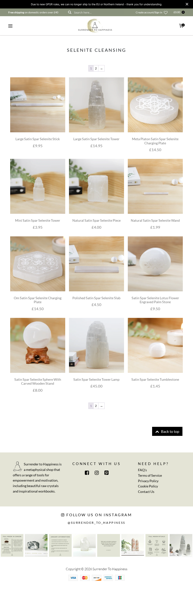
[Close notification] (187, 4)
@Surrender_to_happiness (96, 522)
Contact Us (146, 492)
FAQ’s (142, 470)
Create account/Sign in (149, 12)
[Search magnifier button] (69, 12)
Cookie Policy (148, 486)
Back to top (169, 431)
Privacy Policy (148, 481)
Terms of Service (150, 475)
